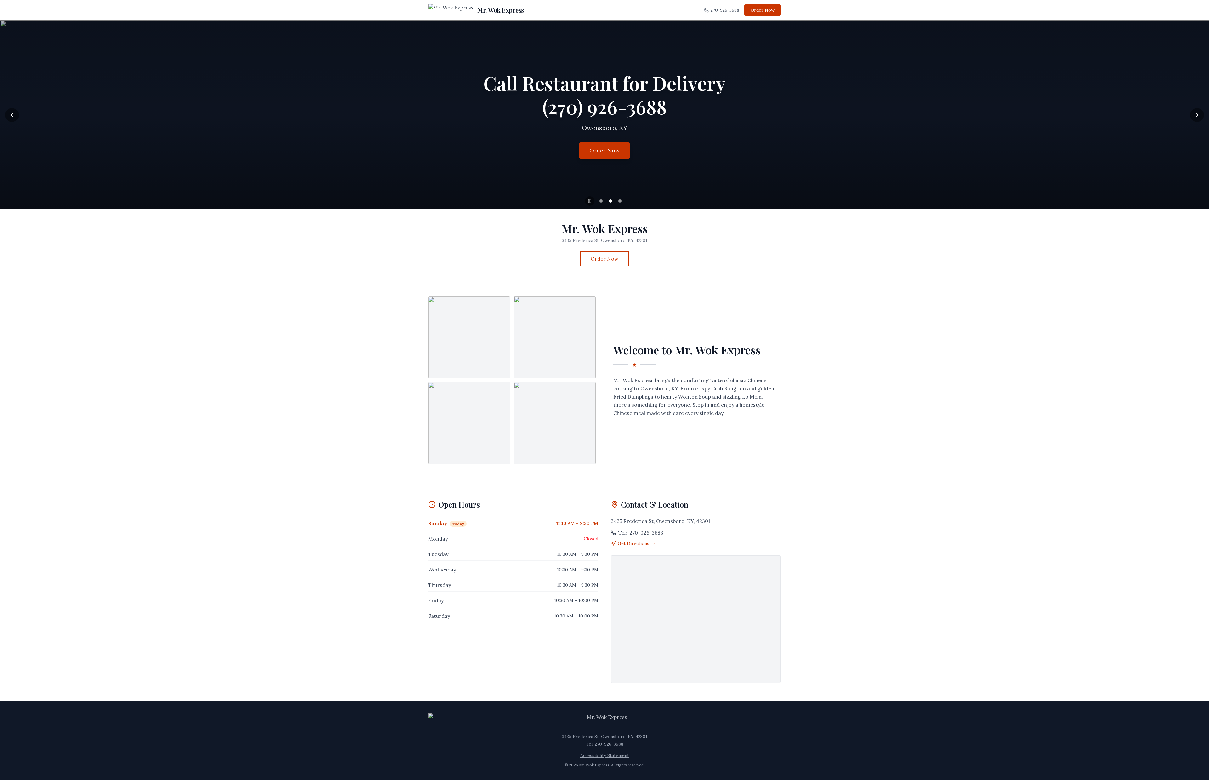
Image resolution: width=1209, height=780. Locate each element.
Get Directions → (636, 543)
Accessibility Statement (604, 755)
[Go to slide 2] (610, 201)
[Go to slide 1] (601, 201)
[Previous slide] (12, 115)
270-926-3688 (725, 10)
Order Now (763, 10)
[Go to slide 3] (620, 201)
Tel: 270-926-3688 (604, 744)
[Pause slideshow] (589, 201)
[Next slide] (1197, 115)
